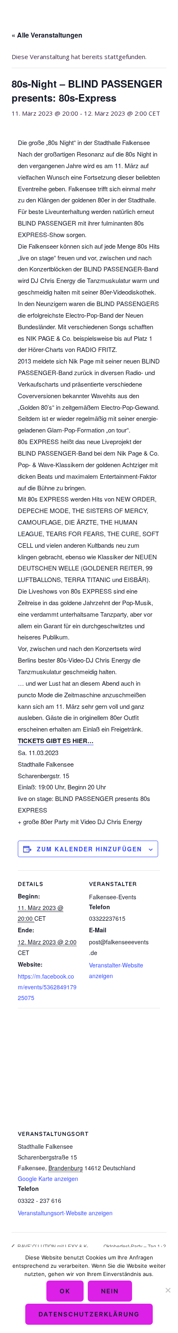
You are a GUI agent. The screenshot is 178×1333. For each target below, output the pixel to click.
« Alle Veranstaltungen (47, 35)
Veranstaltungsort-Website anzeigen (65, 1213)
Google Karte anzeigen (48, 1178)
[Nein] (168, 1290)
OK (65, 1291)
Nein (110, 1291)
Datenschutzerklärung (89, 1314)
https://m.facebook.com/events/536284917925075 (47, 987)
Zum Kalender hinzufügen (89, 849)
